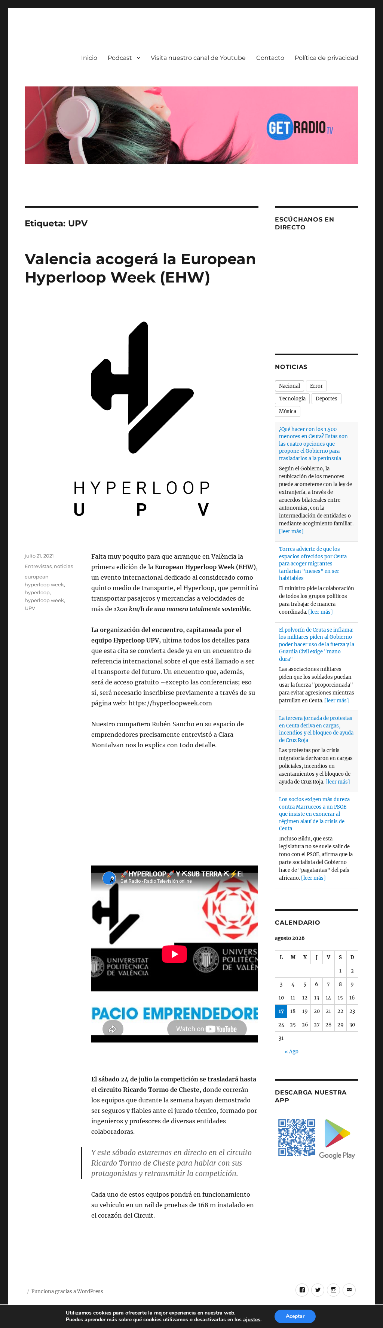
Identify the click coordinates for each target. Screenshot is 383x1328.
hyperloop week (44, 600)
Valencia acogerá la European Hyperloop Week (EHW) (140, 268)
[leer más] (291, 531)
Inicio (89, 57)
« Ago (291, 1051)
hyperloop (37, 592)
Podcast (120, 57)
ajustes (251, 1319)
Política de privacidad (326, 57)
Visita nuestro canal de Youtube (198, 57)
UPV (30, 608)
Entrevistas (38, 566)
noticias (63, 566)
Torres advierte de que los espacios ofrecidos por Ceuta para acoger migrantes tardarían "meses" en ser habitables (313, 563)
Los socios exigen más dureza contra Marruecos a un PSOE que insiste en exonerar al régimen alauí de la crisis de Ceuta (314, 814)
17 (281, 1011)
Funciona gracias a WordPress (67, 1291)
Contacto (270, 57)
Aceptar (295, 1316)
